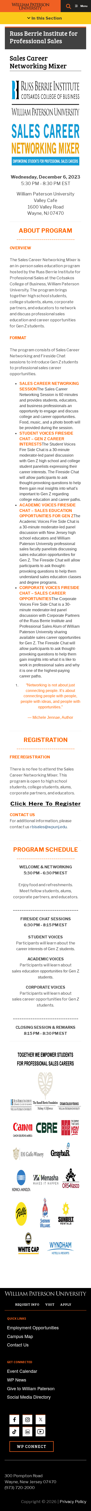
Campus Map (20, 1336)
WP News (16, 1379)
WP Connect (31, 1446)
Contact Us (18, 1344)
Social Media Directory (29, 1397)
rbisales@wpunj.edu (48, 827)
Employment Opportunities (33, 1327)
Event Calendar (22, 1371)
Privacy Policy (73, 1501)
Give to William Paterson (31, 1388)
